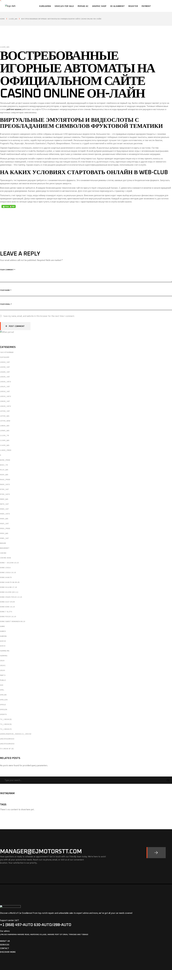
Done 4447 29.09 (7, 602)
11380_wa (4, 440)
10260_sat (5, 362)
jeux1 (3, 665)
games (3, 631)
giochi (3, 641)
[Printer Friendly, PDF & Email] (9, 206)
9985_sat (4, 538)
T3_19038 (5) (6, 724)
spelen (3, 695)
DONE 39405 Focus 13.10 (11, 597)
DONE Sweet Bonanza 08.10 (12, 621)
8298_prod (5, 460)
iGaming (3, 656)
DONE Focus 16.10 (8, 616)
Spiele (3, 705)
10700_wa (4, 416)
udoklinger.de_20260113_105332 (15, 734)
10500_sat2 (5, 382)
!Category (4, 357)
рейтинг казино (14, 109)
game (2, 626)
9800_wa (4, 499)
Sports (3, 714)
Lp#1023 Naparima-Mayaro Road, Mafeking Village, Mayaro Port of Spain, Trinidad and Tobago (44, 934)
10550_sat (5, 391)
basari (3, 543)
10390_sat (5, 367)
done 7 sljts (6, 612)
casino (3, 553)
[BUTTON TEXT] (156, 852)
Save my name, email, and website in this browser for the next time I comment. (39, 316)
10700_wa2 (5, 421)
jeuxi (2, 670)
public (3, 680)
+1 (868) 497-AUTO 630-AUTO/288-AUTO (35, 925)
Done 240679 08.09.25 (10, 582)
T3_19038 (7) (6, 729)
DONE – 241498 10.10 (9, 563)
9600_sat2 (5, 484)
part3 (2, 675)
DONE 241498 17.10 (8, 587)
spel (2, 690)
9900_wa (4, 519)
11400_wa (13, 19)
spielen (3, 709)
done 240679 (6, 577)
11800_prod (5, 450)
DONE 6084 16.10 (7, 607)
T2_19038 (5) (6, 719)
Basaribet (4, 548)
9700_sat (4, 489)
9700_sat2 (5, 494)
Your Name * (5, 290)
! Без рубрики (6, 352)
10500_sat (5, 377)
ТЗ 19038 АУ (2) (7, 749)
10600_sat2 (5, 406)
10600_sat (5, 401)
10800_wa (4, 426)
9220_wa (4, 475)
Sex (1, 685)
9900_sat (4, 509)
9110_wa (4, 470)
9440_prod (5, 479)
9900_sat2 (5, 514)
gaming (3, 636)
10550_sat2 (5, 396)
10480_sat (5, 372)
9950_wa (4, 533)
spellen (4, 700)
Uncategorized (7, 744)
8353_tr (4, 465)
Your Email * (6, 304)
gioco (2, 646)
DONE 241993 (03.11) (9, 592)
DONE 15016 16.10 (8, 572)
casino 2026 (5, 558)
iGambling (4, 651)
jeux (2, 661)
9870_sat (4, 504)
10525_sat (5, 386)
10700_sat (5, 411)
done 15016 (5, 568)
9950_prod (5, 528)
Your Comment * (7, 270)
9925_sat (4, 524)
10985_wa (4, 431)
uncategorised (7, 739)
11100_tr (4, 435)
